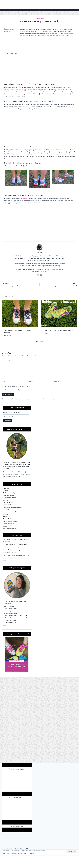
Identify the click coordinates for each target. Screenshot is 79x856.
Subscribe (7, 420)
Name (5, 381)
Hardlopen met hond (11, 613)
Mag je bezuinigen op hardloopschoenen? (59, 330)
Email (30, 381)
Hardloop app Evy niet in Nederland (13, 285)
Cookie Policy (32, 853)
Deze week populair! (9, 495)
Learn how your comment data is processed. (40, 399)
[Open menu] (39, 10)
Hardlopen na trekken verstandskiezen (16, 615)
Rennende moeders (8, 523)
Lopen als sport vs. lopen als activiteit (65, 285)
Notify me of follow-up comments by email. (16, 386)
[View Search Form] (39, 1)
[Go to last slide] (4, 320)
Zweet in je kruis (10, 611)
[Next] (74, 320)
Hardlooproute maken (11, 608)
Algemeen (6, 490)
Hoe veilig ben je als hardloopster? (13, 555)
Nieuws (5, 516)
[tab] (36, 341)
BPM (6, 625)
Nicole (39, 252)
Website (56, 381)
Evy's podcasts (9, 606)
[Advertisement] (39, 123)
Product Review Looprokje (10, 521)
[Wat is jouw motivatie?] (17, 779)
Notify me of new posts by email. (13, 390)
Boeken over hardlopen (9, 493)
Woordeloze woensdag (9, 528)
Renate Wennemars (11, 620)
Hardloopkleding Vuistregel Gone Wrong (14, 558)
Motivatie (5, 514)
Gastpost (5, 500)
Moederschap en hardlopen (11, 512)
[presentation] (20, 313)
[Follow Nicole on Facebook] (38, 275)
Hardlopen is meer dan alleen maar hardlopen (16, 539)
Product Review (7, 519)
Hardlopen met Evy (10, 622)
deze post (24, 198)
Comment (6, 361)
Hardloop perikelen (8, 502)
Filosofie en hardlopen (9, 497)
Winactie (5, 526)
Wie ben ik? (9, 848)
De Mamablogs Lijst (17, 826)
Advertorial (6, 488)
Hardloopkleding (39, 18)
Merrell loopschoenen (51, 33)
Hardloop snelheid (10, 601)
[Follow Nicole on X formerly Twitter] (41, 275)
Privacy (27, 848)
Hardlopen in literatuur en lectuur (12, 507)
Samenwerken (18, 848)
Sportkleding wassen (11, 618)
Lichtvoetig (6, 509)
